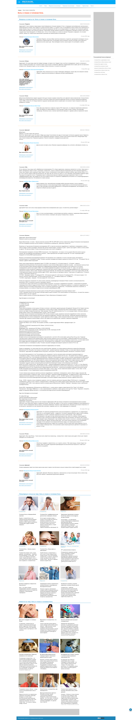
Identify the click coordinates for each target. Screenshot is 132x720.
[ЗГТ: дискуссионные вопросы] (70, 538)
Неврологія (63, 511)
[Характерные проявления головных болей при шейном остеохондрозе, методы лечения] (70, 503)
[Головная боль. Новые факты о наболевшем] (49, 538)
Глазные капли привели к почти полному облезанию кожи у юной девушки (69, 690)
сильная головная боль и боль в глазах (102, 68)
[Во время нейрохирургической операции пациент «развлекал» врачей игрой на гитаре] (49, 646)
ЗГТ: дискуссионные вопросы (68, 549)
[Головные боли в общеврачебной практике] (29, 503)
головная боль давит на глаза (100, 64)
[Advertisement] (104, 32)
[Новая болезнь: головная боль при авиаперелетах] (49, 680)
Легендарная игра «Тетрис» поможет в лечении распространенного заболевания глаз (70, 656)
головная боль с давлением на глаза (102, 60)
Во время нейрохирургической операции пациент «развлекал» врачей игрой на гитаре (48, 656)
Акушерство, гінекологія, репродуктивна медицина (70, 547)
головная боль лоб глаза (99, 72)
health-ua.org (28, 2)
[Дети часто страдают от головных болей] (29, 611)
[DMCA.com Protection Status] (100, 718)
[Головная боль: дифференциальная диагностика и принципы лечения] (49, 503)
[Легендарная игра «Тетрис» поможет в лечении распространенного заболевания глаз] (70, 646)
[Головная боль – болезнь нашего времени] (29, 538)
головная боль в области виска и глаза (102, 62)
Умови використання (22, 718)
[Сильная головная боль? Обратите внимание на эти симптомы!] (29, 646)
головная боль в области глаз (100, 74)
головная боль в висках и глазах (101, 66)
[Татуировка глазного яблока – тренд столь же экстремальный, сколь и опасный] (29, 680)
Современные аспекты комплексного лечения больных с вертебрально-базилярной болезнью (49, 585)
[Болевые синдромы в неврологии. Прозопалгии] (29, 573)
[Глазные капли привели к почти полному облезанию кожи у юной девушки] (70, 680)
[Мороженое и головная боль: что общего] (49, 611)
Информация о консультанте (26, 49)
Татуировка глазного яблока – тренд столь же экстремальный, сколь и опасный (28, 690)
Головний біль (22, 511)
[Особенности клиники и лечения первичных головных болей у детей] (70, 573)
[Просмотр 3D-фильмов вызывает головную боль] (70, 611)
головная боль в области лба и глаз (101, 70)
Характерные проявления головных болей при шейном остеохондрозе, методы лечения (70, 516)
